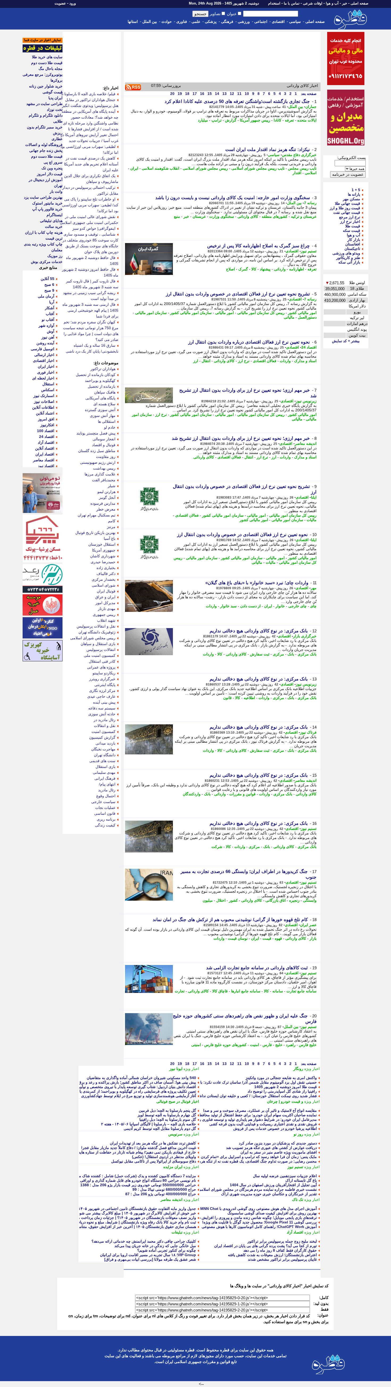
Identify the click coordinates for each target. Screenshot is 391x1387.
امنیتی (196, 1045)
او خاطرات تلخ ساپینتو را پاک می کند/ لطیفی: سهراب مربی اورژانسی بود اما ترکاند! (90, 205)
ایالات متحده (307, 120)
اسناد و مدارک (305, 361)
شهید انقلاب (106, 620)
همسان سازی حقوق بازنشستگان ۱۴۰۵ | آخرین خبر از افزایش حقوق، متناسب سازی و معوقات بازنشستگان (112, 1227)
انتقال (206, 361)
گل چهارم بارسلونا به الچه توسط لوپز (167, 1115)
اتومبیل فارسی (42, 349)
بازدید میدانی (105, 743)
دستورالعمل (307, 317)
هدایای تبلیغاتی (51, 221)
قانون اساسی (104, 813)
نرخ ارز (243, 361)
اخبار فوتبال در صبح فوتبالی (177, 1101)
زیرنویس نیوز (306, 401)
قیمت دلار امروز (50, 174)
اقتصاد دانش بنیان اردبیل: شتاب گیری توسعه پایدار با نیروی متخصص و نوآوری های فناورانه (125, 1087)
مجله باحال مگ (51, 68)
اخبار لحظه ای (43, 378)
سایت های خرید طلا (47, 57)
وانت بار (56, 191)
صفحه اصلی (359, 3)
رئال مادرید (106, 790)
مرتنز (111, 527)
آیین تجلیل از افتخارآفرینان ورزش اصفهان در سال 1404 (273, 1185)
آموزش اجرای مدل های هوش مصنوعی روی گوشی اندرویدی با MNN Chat (258, 1208)
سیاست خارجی (103, 802)
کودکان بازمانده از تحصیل (95, 375)
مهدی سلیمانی (104, 772)
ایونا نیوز (175, 1069)
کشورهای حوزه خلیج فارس (225, 1045)
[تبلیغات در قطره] (43, 51)
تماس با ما (292, 3)
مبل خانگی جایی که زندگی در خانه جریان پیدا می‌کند (155, 1246)
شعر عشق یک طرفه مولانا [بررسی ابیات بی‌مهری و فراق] (150, 1259)
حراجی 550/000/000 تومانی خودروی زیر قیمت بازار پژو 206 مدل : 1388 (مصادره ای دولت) (123, 1185)
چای (313, 606)
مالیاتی (289, 317)
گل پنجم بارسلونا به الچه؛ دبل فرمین (167, 1110)
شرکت (216, 847)
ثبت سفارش (259, 654)
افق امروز (46, 419)
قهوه (278, 938)
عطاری (57, 139)
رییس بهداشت (104, 468)
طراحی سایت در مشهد (44, 104)
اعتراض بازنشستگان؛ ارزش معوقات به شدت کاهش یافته (272, 1255)
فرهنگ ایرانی (104, 778)
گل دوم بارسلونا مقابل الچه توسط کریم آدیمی (160, 1128)
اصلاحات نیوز (44, 401)
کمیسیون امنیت (103, 731)
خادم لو (109, 427)
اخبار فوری (45, 372)
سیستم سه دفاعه (101, 708)
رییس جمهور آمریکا (255, 120)
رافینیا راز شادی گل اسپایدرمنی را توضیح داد (282, 1091)
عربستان (199, 216)
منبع (177, 216)
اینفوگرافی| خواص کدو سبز (93, 228)
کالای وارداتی (248, 216)
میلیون (208, 900)
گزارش (230, 120)
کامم (111, 521)
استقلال (48, 384)
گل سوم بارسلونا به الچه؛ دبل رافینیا (167, 1119)
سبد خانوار (228, 606)
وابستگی (310, 900)
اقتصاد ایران (44, 454)
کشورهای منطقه (275, 216)
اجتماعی (260, 21)
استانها (133, 21)
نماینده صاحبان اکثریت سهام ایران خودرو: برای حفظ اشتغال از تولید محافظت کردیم (251, 1115)
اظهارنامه (296, 269)
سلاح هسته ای (104, 404)
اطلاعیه (249, 698)
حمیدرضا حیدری (103, 562)
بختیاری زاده (106, 568)
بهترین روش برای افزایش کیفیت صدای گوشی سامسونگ (272, 1213)
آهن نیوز (47, 337)
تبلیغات (177, 1232)
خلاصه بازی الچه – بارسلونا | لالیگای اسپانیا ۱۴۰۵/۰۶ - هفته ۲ (148, 1124)
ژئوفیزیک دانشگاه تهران (96, 632)
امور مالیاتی (224, 313)
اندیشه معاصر (306, 443)
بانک (291, 654)
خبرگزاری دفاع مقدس (299, 155)
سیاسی (295, 21)
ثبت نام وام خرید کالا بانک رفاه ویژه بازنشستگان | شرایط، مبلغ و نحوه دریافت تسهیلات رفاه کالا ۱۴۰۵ (117, 1222)
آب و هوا (332, 3)
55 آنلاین (47, 279)
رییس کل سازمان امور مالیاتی (261, 313)
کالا (253, 269)
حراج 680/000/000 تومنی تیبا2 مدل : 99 (164, 1189)
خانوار (280, 606)
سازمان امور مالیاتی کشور (191, 313)
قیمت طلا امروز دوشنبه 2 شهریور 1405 (285, 1087)
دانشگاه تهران (104, 755)
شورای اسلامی (103, 585)
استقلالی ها (106, 421)
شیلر (111, 486)
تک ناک (297, 1199)
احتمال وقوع (105, 796)
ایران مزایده (172, 1167)
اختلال (221, 900)
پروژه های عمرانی (101, 667)
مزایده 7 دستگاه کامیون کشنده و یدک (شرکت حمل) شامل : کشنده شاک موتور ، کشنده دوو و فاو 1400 (115, 1176)
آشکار (49, 308)
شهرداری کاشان (102, 556)
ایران (134, 168)
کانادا (277, 120)
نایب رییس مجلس (302, 168)
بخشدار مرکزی (103, 579)
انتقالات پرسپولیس (100, 649)
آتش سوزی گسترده (100, 410)
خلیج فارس (308, 1045)
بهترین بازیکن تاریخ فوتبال (95, 532)
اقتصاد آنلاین (44, 448)
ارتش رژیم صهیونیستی (97, 462)
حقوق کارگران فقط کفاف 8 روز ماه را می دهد (280, 1250)
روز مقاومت (105, 456)
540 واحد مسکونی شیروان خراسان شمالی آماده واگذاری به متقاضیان (141, 1078)
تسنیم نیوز (309, 251)
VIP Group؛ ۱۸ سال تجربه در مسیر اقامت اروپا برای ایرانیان (148, 1255)
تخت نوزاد (55, 109)
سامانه (277, 991)
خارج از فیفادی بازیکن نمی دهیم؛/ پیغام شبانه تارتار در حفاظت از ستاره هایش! (135, 1152)
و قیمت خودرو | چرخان (285, 1101)
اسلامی (311, 173)
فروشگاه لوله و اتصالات (44, 145)
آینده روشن (45, 343)
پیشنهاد (265, 269)
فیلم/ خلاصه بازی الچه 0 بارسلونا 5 (88, 94)
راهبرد (291, 1045)
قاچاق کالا (220, 991)
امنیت (254, 1045)
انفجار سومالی (104, 439)
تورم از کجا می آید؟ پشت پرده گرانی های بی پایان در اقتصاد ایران (265, 1246)
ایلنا (314, 497)
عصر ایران (308, 925)
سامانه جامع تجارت (301, 991)
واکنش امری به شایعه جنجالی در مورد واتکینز (281, 1078)
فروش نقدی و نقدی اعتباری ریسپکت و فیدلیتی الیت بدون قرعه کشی (263, 1124)
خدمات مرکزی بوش (47, 262)
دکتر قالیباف (106, 573)
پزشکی (211, 21)
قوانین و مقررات (242, 794)
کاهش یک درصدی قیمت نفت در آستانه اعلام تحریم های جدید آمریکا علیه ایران (91, 164)
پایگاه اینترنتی (104, 685)
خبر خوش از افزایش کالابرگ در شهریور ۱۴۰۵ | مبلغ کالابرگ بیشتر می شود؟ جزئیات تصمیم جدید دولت (115, 1213)
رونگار (298, 1069)
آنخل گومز (107, 497)
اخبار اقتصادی (43, 360)
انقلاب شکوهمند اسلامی (160, 168)
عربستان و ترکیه (304, 216)
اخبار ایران (46, 366)
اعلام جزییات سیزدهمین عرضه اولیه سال (285, 1176)
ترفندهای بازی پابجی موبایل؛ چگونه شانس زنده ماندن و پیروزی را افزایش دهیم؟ (254, 1217)
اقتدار (297, 173)
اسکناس (47, 390)
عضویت (60, 3)
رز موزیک (55, 256)
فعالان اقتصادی (264, 361)
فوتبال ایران (106, 591)
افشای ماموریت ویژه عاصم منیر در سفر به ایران (278, 1152)
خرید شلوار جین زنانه (46, 86)
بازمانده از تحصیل (101, 386)
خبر (344, 3)
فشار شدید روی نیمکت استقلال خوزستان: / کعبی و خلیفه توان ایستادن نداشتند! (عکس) (249, 1096)
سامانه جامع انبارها (245, 991)
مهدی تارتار (106, 609)
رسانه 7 (310, 203)
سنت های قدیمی (102, 761)
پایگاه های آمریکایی (100, 398)
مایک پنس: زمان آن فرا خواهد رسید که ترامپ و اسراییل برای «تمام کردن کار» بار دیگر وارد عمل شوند (236, 1157)
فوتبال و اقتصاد (103, 445)
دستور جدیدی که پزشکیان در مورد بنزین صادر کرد (278, 1143)
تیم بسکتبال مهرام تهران (96, 515)
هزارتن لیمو (106, 492)
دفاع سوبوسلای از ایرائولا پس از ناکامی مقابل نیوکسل (153, 1161)
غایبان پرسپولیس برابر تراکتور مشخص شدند (282, 1259)
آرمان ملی (46, 296)
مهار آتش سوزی (102, 415)
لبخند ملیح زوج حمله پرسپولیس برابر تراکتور (282, 1241)
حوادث (166, 21)
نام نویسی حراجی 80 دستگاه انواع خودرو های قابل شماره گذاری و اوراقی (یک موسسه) (127, 1180)
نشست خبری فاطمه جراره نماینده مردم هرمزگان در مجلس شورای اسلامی (257, 1189)
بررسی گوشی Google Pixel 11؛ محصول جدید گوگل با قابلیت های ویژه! (259, 1222)
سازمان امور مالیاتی (151, 313)
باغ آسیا (109, 538)
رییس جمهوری (104, 614)
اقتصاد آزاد (295, 1232)
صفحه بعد (308, 93)
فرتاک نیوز (308, 732)
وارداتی (280, 269)
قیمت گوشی (53, 92)
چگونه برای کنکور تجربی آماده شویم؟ (166, 1250)
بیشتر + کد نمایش (346, 341)
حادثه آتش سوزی (101, 714)
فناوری (181, 21)
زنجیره (294, 900)
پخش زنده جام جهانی (46, 150)
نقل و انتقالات (104, 726)
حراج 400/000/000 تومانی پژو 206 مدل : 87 (160, 1194)
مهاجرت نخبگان (103, 749)
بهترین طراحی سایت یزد (43, 197)
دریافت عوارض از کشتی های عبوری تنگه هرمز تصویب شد (271, 1148)
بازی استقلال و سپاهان (98, 644)
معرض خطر (105, 509)
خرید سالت (54, 226)
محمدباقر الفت (103, 480)
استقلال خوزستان (101, 544)
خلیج (278, 1045)
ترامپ (216, 120)
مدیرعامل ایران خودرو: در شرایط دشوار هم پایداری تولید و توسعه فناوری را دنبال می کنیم (246, 1119)
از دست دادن (250, 606)
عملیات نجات (105, 807)
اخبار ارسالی (44, 355)
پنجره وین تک (52, 168)
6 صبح (49, 284)
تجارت (180, 991)
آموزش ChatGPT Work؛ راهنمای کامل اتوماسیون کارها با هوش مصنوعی (259, 1227)
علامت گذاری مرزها (100, 474)
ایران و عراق (105, 597)
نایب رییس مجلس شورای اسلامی (258, 168)
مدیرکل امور (105, 603)
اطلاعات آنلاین (43, 407)
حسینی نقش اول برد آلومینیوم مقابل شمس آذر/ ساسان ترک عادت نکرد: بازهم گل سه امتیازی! (242, 1082)
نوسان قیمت (238, 938)
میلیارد (203, 120)
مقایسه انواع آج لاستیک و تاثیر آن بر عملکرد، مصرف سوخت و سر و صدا (260, 1110)
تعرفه (289, 120)
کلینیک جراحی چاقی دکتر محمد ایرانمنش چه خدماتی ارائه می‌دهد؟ (143, 1241)
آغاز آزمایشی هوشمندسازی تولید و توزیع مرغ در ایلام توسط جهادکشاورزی (138, 1096)
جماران (311, 107)
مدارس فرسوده (102, 503)
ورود (72, 3)
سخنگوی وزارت (221, 216)
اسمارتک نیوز (44, 396)
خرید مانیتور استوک (47, 203)
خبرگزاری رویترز (102, 679)
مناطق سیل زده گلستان (96, 451)
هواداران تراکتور (102, 369)
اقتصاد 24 (309, 347)
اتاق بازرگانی (275, 900)
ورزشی (244, 21)
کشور (233, 900)
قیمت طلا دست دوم (47, 63)
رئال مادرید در (104, 720)
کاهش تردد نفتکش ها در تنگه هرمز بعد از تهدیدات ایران (153, 1143)
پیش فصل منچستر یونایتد (95, 433)
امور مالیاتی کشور (302, 313)
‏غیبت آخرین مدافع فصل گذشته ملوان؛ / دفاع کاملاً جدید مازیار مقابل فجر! (138, 1148)
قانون (227, 698)
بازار (313, 938)
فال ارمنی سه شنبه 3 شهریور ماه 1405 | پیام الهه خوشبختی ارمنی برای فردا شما (90, 310)
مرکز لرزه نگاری (102, 690)
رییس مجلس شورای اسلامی (205, 168)
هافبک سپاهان (104, 392)
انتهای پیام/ (107, 784)
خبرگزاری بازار (305, 636)
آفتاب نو (48, 319)
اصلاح (230, 269)
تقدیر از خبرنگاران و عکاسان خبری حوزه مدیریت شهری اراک (269, 1194)
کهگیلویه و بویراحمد (100, 380)
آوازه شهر (46, 325)
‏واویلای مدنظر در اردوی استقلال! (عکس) (164, 1157)
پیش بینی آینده (104, 702)
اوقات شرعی (312, 3)
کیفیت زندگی (105, 825)
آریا (51, 302)
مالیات (312, 520)
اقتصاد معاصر (43, 460)
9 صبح (49, 290)
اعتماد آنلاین (45, 413)
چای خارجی (297, 606)
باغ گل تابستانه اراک (301, 1180)
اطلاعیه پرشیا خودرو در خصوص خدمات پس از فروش (275, 1128)
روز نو (298, 1134)
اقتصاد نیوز (46, 466)
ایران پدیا (55, 98)
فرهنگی (227, 21)
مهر (314, 588)
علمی (196, 21)
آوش (50, 331)
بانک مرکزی (307, 654)
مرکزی (278, 654)
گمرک (243, 269)
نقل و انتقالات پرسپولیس (96, 626)
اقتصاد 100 (45, 431)
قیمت (267, 938)
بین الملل (149, 21)
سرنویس (175, 1134)
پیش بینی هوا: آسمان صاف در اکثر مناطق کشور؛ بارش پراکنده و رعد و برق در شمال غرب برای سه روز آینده (111, 1082)
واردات (285, 361)
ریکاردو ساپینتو (104, 673)
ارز (195, 361)
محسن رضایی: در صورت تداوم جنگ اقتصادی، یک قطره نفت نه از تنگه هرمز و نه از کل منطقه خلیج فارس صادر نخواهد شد (220, 1161)
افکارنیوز (47, 425)
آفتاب (50, 314)
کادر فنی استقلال (102, 661)
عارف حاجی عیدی (101, 696)
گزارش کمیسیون (102, 737)
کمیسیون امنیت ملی (99, 655)
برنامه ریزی (106, 819)
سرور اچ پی (53, 162)
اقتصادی (278, 21)
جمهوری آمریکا (103, 550)
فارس (267, 1045)
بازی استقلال (105, 766)
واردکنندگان (192, 794)
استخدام (274, 3)
